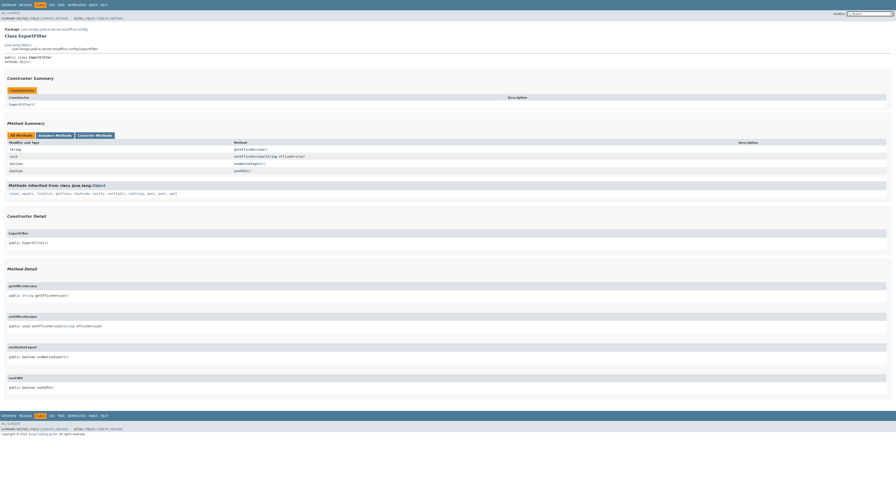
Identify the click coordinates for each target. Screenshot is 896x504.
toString (136, 194)
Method (62, 18)
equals (27, 194)
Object (25, 62)
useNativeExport (248, 164)
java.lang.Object (18, 45)
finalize (44, 194)
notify (98, 194)
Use (52, 5)
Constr (47, 18)
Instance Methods (55, 135)
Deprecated (77, 5)
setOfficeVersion (249, 156)
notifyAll (116, 194)
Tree (61, 5)
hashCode (81, 194)
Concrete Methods (95, 135)
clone (13, 194)
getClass (63, 194)
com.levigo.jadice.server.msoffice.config (54, 29)
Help (104, 5)
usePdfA (240, 171)
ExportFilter (20, 104)
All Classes (10, 13)
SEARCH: (839, 14)
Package (25, 5)
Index (93, 5)
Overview (8, 5)
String (15, 149)
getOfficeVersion (249, 149)
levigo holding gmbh (42, 434)
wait (151, 194)
